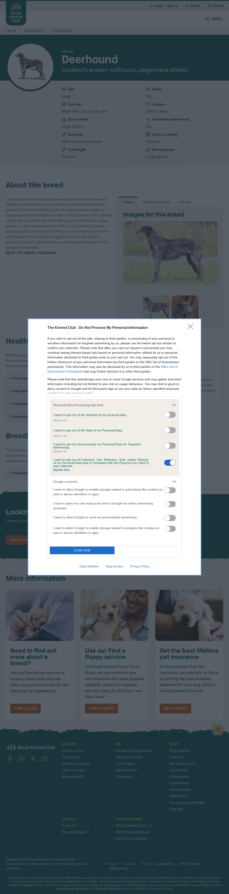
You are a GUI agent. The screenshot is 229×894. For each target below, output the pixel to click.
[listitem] (114, 405)
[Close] (192, 328)
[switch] (170, 415)
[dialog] (114, 447)
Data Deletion (89, 566)
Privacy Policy (140, 566)
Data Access (114, 566)
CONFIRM (82, 550)
